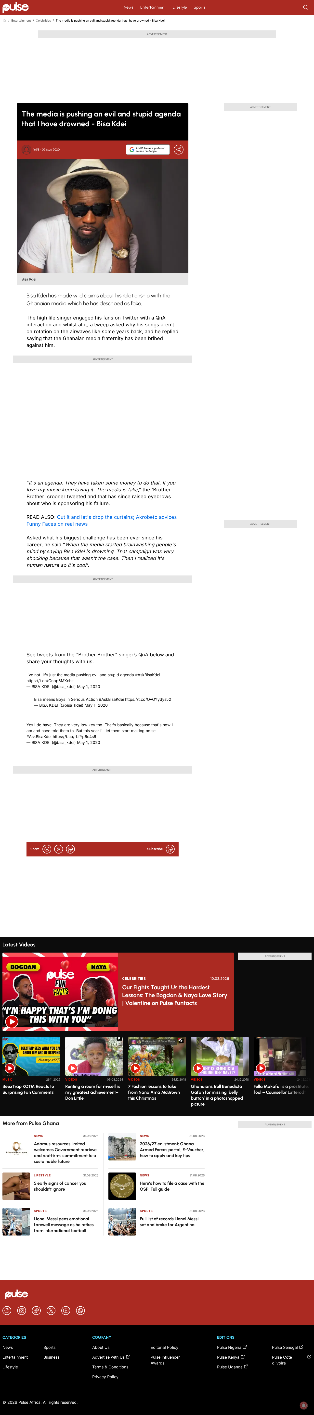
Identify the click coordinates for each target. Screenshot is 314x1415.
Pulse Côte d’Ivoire (282, 1360)
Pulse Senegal (285, 1347)
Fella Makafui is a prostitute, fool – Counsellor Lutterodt (281, 1089)
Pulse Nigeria (229, 1347)
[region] (157, 1073)
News (128, 7)
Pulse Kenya (228, 1357)
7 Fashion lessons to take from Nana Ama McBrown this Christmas (154, 1092)
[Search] (306, 7)
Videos (71, 1079)
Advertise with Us (108, 1357)
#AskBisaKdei (147, 674)
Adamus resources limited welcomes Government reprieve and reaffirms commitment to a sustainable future (65, 1152)
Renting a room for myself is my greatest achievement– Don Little (92, 1092)
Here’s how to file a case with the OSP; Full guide (172, 1186)
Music (7, 1079)
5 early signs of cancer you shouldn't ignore (60, 1186)
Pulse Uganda (230, 1366)
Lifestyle (180, 7)
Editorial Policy (164, 1347)
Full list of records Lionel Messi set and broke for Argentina (169, 1221)
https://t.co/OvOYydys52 (148, 699)
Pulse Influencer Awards (165, 1360)
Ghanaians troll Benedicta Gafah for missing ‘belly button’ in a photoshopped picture (217, 1095)
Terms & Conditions (110, 1366)
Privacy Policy (105, 1376)
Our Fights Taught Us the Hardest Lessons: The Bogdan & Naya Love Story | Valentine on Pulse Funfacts (174, 995)
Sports (200, 7)
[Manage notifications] (304, 1405)
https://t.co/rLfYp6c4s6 (74, 736)
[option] (31, 1074)
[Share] (178, 149)
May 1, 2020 (88, 686)
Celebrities (43, 20)
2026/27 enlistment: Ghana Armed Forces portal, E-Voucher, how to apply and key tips (172, 1149)
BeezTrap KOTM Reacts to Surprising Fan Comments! (28, 1089)
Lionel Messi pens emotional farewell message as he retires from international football (64, 1224)
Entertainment (153, 7)
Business (51, 1357)
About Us (100, 1347)
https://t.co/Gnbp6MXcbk (50, 680)
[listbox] (157, 1073)
